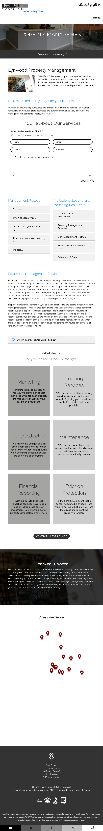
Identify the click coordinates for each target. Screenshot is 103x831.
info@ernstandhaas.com (49, 820)
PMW (51, 790)
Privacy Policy (74, 790)
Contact (87, 790)
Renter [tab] (28, 135)
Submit (85, 180)
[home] (23, 8)
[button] (10, 828)
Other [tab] (51, 135)
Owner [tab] (17, 135)
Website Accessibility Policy (73, 820)
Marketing (58, 54)
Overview (43, 54)
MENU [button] (98, 18)
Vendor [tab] (40, 135)
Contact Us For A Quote (51, 536)
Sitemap (61, 790)
